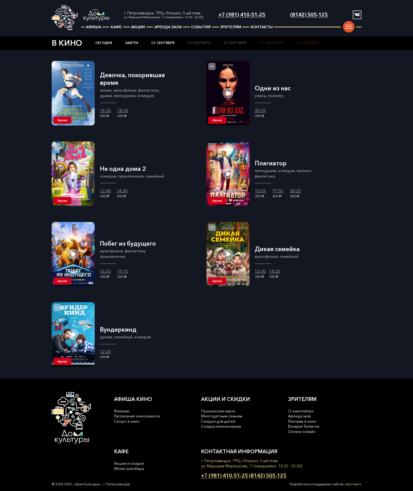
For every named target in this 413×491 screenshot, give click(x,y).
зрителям (230, 26)
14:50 (122, 191)
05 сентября (271, 43)
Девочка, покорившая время (132, 78)
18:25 (122, 110)
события (201, 26)
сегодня (103, 43)
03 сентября (199, 43)
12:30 (260, 271)
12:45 (105, 191)
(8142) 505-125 (309, 14)
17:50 (277, 191)
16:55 (105, 271)
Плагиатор (271, 163)
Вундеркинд (118, 329)
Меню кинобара (129, 468)
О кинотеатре (301, 411)
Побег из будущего (128, 243)
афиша (93, 26)
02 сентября (162, 43)
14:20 (274, 271)
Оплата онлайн (301, 431)
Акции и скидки (129, 463)
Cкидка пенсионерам (221, 426)
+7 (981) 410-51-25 (241, 14)
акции (138, 26)
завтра (131, 43)
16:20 (105, 110)
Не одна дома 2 (123, 168)
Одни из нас (273, 88)
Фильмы (121, 411)
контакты (262, 26)
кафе (116, 26)
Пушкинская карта (218, 411)
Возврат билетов (303, 426)
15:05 (260, 191)
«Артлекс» (352, 484)
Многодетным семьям (221, 416)
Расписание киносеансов (137, 416)
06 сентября (307, 43)
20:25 (260, 110)
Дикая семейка (277, 249)
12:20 (105, 351)
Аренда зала (299, 416)
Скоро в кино (127, 421)
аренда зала (168, 26)
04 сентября (235, 43)
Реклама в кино (302, 421)
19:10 (122, 271)
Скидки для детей (218, 421)
